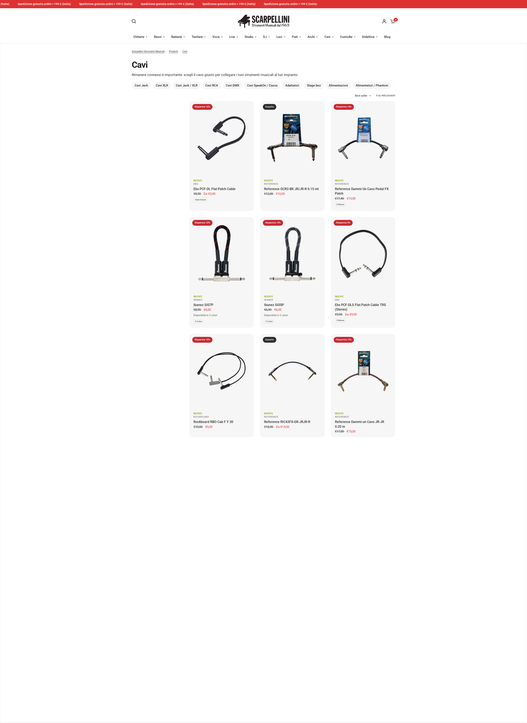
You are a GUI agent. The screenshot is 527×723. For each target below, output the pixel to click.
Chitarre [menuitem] (138, 37)
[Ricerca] (135, 21)
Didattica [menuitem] (368, 37)
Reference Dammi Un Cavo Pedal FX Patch (362, 191)
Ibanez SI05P (274, 305)
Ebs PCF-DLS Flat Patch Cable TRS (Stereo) (360, 307)
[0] (391, 21)
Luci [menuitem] (279, 37)
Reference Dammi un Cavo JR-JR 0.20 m (359, 424)
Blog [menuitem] (387, 37)
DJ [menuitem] (265, 37)
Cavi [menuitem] (327, 37)
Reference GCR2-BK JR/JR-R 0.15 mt (291, 189)
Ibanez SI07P (203, 305)
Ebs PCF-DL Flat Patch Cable (215, 189)
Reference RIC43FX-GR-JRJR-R (287, 422)
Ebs (196, 184)
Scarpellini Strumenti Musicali (148, 51)
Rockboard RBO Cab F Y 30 (213, 422)
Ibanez (198, 300)
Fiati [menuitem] (295, 37)
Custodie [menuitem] (346, 37)
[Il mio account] (384, 21)
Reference (271, 184)
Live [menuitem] (232, 37)
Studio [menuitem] (249, 37)
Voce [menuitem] (216, 37)
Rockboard (201, 417)
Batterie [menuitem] (176, 37)
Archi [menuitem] (311, 37)
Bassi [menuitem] (158, 37)
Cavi (184, 51)
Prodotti (173, 51)
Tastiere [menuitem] (197, 37)
